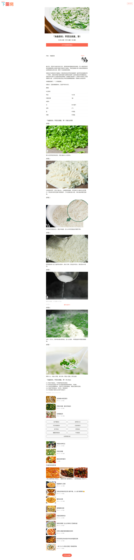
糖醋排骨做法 (56, 432)
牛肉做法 (77, 432)
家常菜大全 (77, 422)
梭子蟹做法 (56, 422)
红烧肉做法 (77, 425)
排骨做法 (77, 429)
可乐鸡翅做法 (56, 425)
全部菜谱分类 (67, 436)
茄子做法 (56, 429)
